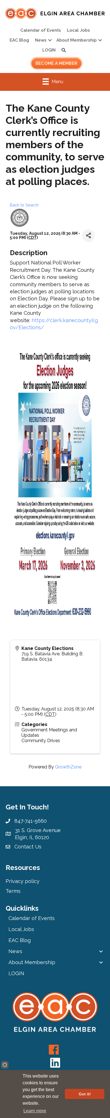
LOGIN (49, 50)
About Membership (76, 40)
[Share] (88, 235)
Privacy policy (22, 881)
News (41, 40)
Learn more (34, 1110)
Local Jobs (78, 30)
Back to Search (24, 205)
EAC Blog (19, 40)
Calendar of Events (40, 30)
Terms (13, 891)
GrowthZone (68, 767)
